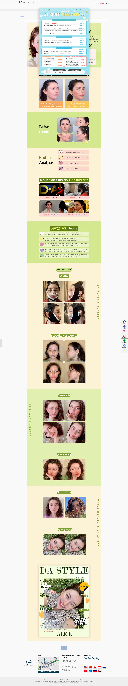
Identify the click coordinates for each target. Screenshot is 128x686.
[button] (64, 648)
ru (95, 671)
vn (85, 671)
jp (95, 667)
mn (90, 671)
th (104, 667)
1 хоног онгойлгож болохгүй (46, 75)
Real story (85, 3)
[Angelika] (1, 343)
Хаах (87, 75)
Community (93, 3)
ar (99, 671)
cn (90, 667)
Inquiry (99, 3)
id (99, 667)
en (85, 667)
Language (106, 3)
